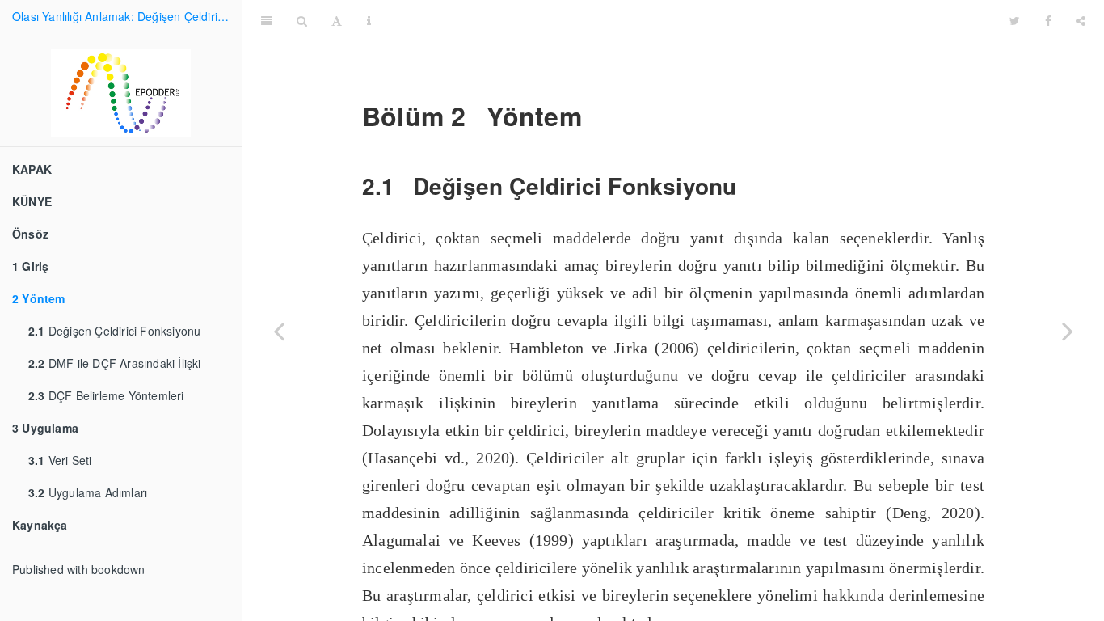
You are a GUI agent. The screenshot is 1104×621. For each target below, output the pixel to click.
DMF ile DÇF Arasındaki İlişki (114, 363)
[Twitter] (1014, 20)
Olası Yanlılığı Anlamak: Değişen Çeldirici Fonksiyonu (127, 16)
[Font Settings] (336, 20)
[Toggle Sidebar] (266, 20)
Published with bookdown (78, 569)
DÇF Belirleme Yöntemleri (106, 395)
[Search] (301, 20)
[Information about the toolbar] (369, 20)
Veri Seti (60, 460)
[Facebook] (1048, 20)
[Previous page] (278, 330)
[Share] (1081, 20)
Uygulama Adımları (87, 492)
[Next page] (1067, 330)
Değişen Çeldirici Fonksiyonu (114, 331)
